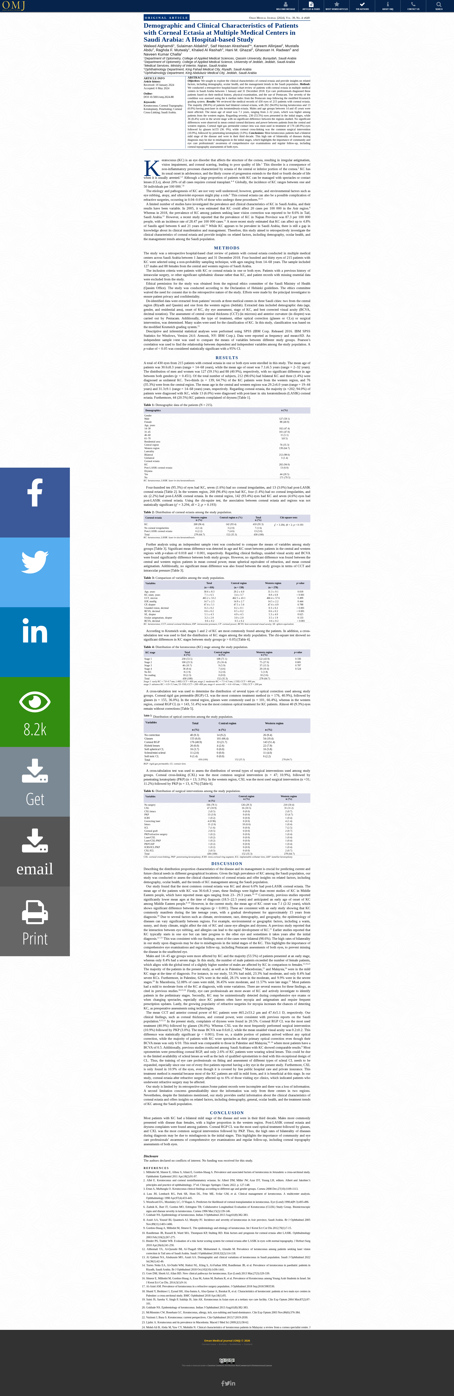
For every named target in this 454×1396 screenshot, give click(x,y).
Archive (223, 1344)
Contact (248, 1344)
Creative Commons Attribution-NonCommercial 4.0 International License (240, 1365)
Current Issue (209, 1344)
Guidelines (235, 1344)
